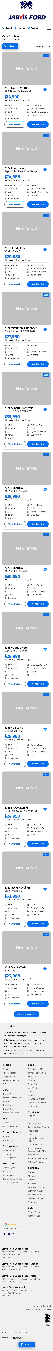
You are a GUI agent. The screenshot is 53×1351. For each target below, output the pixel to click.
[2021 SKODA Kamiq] (26, 788)
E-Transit (7, 1171)
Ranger (6, 1069)
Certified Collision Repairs (36, 1139)
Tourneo (6, 1101)
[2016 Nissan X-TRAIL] (26, 68)
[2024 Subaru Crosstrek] (26, 388)
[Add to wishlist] (45, 90)
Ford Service (33, 1119)
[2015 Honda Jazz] (26, 228)
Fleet (30, 1091)
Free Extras (33, 1131)
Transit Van (8, 1105)
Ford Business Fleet (37, 1102)
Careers (31, 1179)
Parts (30, 1134)
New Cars (32, 1080)
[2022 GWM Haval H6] (26, 868)
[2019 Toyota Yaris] (26, 947)
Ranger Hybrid (9, 1076)
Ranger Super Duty (11, 1080)
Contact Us (38, 124)
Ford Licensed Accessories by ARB (37, 1149)
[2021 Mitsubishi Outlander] (26, 308)
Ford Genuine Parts (37, 1144)
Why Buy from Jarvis (37, 1187)
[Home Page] (26, 5)
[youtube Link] (9, 1234)
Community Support (37, 1191)
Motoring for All (35, 1194)
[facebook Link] (4, 1234)
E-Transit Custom (11, 1182)
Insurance (32, 1106)
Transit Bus (8, 1109)
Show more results (26, 1014)
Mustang (7, 1154)
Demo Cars (33, 1084)
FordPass (32, 1183)
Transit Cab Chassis (11, 1112)
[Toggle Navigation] (49, 28)
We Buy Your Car (35, 1198)
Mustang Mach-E (10, 1126)
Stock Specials (34, 1076)
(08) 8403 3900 (15, 1282)
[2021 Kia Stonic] (26, 708)
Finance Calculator (36, 1099)
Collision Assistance (37, 1162)
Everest (6, 1122)
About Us (32, 1176)
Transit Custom (10, 1094)
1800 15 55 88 (14, 1254)
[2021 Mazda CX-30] (26, 628)
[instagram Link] (13, 1234)
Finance (31, 1095)
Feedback (32, 1202)
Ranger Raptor (9, 1073)
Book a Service (34, 1123)
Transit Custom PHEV (12, 1179)
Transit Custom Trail (12, 1098)
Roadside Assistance (37, 1158)
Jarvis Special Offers (37, 1073)
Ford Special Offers (36, 1069)
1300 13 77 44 (14, 1269)
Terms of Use (34, 1216)
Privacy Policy (34, 1212)
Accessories (33, 1154)
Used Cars (32, 1088)
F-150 (5, 1084)
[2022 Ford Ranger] (26, 148)
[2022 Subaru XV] (26, 468)
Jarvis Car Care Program (38, 1127)
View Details (15, 124)
